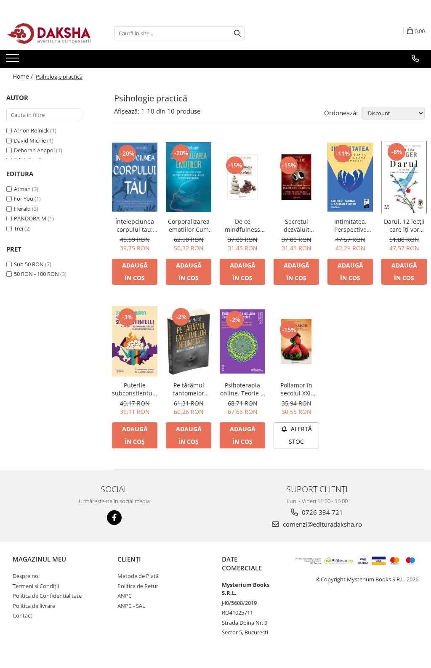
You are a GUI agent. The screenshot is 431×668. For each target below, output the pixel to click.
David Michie (30, 140)
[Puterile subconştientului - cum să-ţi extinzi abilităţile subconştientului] (134, 341)
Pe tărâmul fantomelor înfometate (188, 389)
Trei (18, 228)
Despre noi (26, 576)
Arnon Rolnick (31, 130)
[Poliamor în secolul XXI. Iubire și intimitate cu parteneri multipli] (296, 341)
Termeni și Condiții (36, 586)
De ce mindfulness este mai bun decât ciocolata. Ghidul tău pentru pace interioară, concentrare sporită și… (242, 225)
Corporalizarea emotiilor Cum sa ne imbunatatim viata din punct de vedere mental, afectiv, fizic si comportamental (188, 225)
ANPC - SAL (131, 606)
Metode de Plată (138, 576)
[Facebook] (114, 517)
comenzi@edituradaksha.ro (321, 524)
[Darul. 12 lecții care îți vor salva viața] (404, 177)
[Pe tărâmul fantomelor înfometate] (188, 341)
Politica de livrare (34, 606)
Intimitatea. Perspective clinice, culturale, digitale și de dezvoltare (350, 225)
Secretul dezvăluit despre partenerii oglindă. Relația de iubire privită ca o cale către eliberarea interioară (296, 225)
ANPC (124, 595)
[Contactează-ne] (415, 58)
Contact (22, 615)
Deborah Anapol (34, 150)
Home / (24, 76)
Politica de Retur (137, 586)
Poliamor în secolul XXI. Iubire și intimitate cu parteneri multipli (296, 389)
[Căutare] (237, 33)
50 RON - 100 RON (36, 274)
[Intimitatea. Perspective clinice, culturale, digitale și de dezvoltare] (350, 177)
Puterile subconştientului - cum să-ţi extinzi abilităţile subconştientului (134, 389)
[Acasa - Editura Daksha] (48, 33)
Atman (22, 189)
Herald (22, 208)
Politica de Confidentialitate (47, 595)
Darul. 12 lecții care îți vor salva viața (404, 225)
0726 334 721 (321, 512)
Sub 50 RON (29, 264)
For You (23, 198)
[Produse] (13, 60)
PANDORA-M (30, 218)
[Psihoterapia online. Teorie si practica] (242, 341)
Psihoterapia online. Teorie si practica (242, 389)
